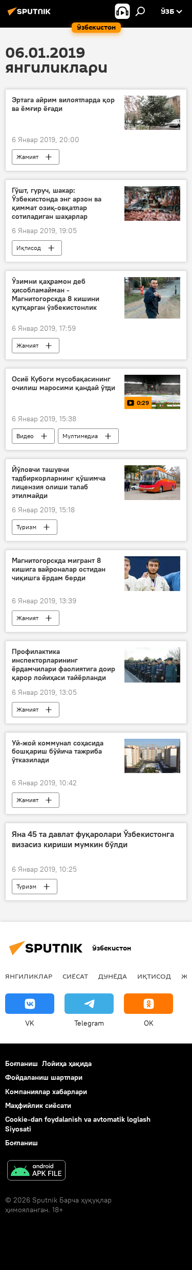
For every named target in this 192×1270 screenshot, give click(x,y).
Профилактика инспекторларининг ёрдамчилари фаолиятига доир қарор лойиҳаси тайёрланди (63, 664)
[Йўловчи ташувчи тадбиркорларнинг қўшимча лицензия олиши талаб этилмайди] (152, 482)
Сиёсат (75, 976)
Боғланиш (21, 1063)
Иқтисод (28, 248)
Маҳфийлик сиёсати (38, 1105)
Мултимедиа (80, 436)
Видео (25, 436)
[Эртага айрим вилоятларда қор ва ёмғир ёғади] (152, 113)
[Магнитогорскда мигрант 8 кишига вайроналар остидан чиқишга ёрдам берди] (152, 573)
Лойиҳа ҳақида (67, 1063)
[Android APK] (36, 1171)
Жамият (27, 157)
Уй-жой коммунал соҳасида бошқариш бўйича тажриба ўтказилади (57, 752)
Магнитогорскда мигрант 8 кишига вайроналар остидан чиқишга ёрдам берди (58, 569)
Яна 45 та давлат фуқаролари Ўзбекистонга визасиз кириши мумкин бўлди (93, 839)
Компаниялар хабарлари (46, 1091)
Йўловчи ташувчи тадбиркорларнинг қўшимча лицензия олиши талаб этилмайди (58, 482)
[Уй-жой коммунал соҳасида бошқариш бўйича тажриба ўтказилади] (152, 756)
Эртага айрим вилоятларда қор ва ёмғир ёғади (63, 104)
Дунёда (112, 976)
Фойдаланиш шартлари (43, 1077)
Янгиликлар (28, 976)
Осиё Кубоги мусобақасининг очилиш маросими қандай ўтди (63, 383)
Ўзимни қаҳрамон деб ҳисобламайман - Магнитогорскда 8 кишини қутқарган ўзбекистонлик (55, 294)
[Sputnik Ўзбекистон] (30, 15)
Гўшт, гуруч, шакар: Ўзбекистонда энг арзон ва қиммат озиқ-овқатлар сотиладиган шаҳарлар (56, 203)
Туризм (26, 527)
